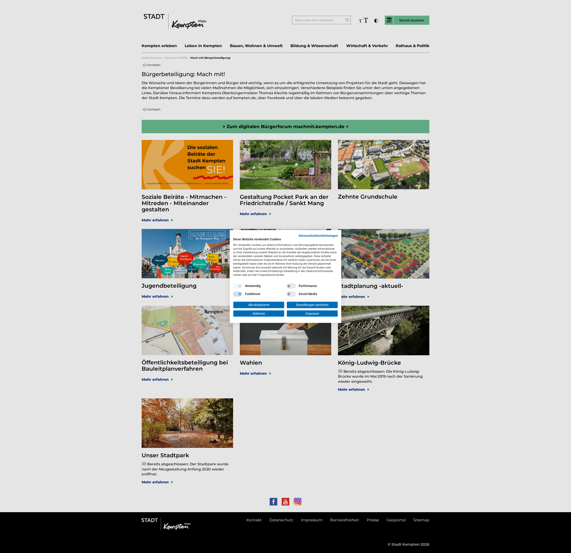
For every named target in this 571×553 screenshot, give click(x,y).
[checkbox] (237, 286)
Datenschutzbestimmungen (318, 235)
